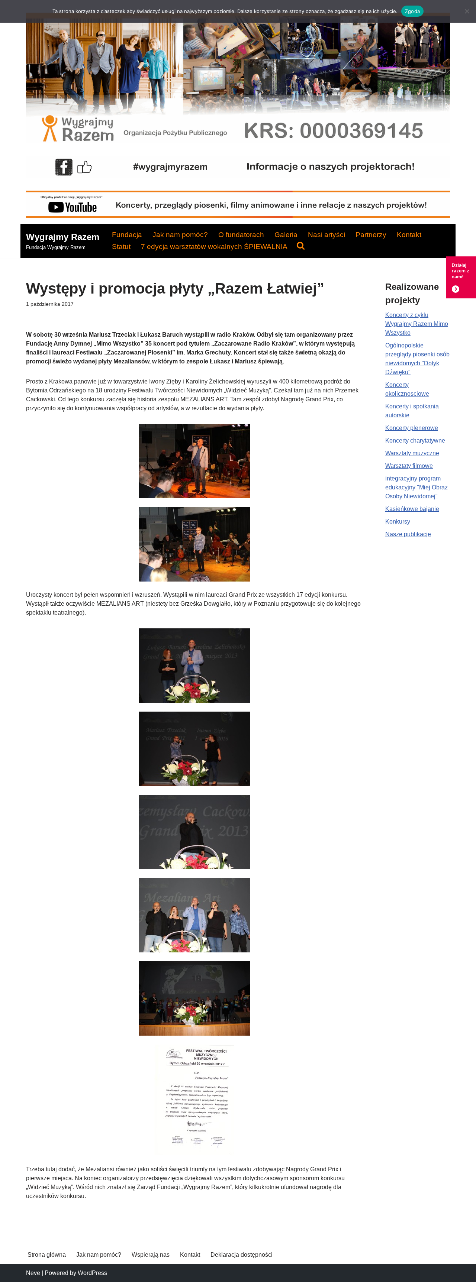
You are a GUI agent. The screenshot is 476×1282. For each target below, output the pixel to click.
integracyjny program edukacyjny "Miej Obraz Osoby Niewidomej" (416, 487)
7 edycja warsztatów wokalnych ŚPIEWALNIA (214, 246)
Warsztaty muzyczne (412, 453)
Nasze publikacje (408, 534)
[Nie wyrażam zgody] (466, 11)
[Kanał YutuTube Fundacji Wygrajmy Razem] (238, 216)
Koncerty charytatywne (415, 440)
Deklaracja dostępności (241, 1255)
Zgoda (412, 11)
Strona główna (47, 1255)
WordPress (92, 1273)
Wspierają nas (151, 1255)
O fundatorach (241, 235)
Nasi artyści (326, 235)
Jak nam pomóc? (180, 235)
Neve (33, 1273)
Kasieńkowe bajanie (412, 509)
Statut (121, 246)
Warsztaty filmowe (409, 466)
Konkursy (397, 521)
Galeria (286, 235)
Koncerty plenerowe (411, 428)
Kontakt (409, 235)
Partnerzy (371, 235)
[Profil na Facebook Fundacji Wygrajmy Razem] (238, 176)
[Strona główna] (238, 141)
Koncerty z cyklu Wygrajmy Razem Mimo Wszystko (416, 324)
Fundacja (127, 235)
